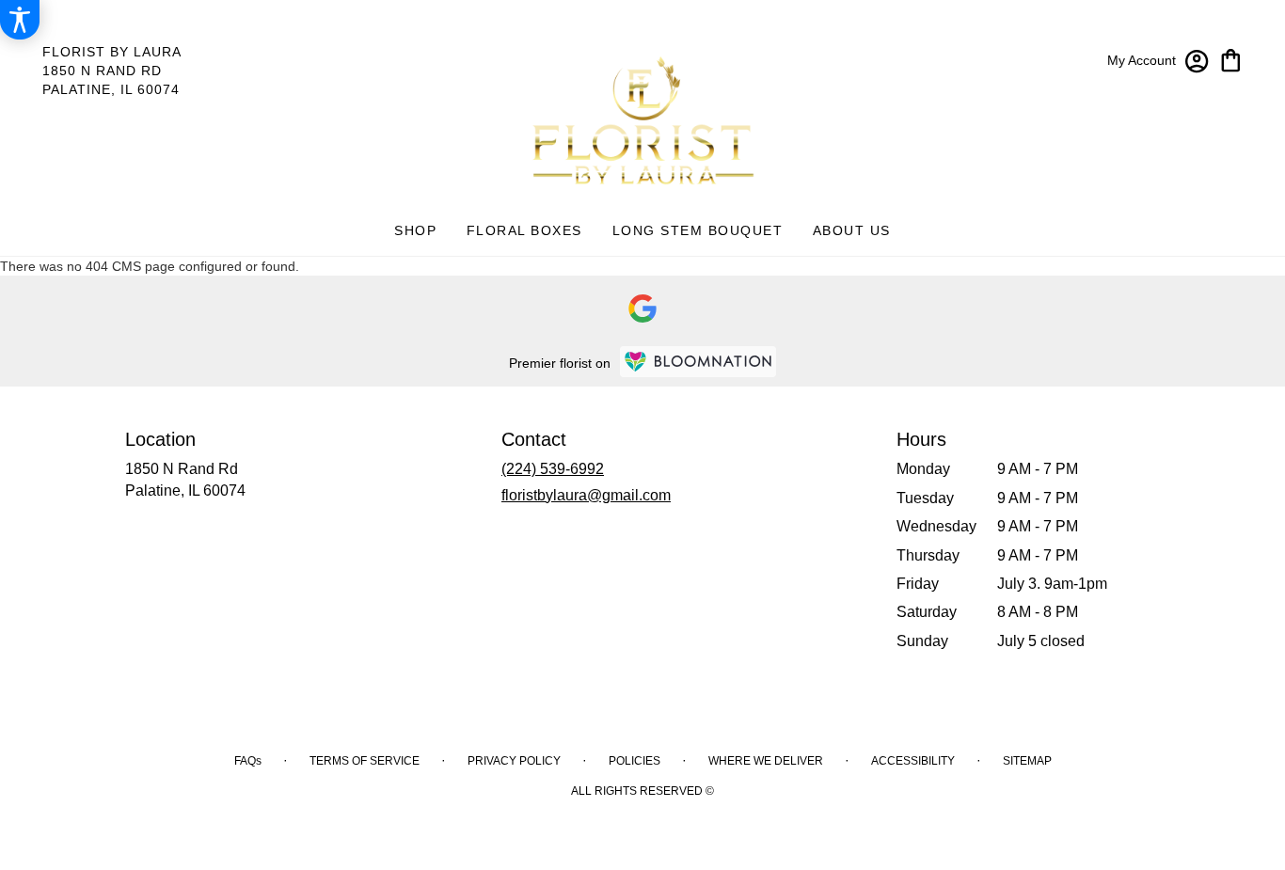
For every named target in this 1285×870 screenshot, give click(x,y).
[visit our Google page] (642, 308)
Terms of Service (364, 760)
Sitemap (1027, 760)
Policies (634, 760)
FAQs (248, 760)
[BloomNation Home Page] (698, 361)
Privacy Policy (514, 760)
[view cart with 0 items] (1231, 59)
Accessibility (913, 760)
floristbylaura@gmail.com (586, 495)
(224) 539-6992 (552, 469)
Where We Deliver (765, 760)
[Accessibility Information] (20, 20)
